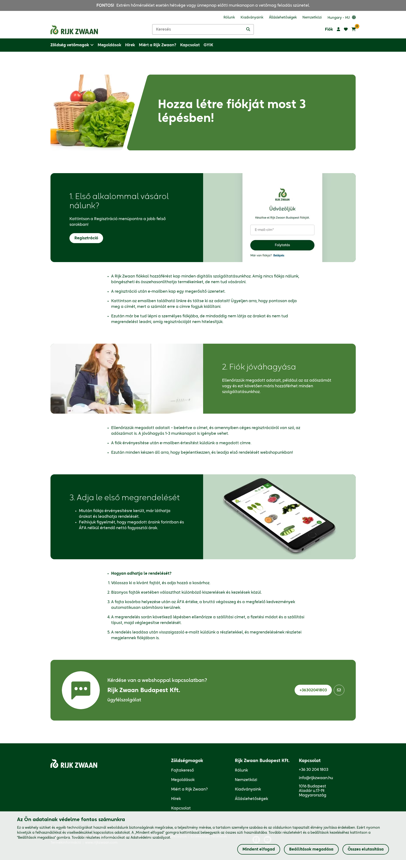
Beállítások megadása (311, 849)
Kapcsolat (181, 808)
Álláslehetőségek (251, 799)
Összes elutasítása (366, 849)
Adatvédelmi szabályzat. (151, 837)
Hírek (176, 799)
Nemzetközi (246, 780)
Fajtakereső (182, 770)
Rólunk (241, 770)
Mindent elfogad (258, 849)
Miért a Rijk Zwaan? (189, 789)
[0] (353, 29)
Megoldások (183, 780)
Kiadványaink (248, 789)
